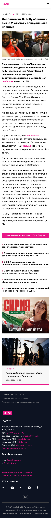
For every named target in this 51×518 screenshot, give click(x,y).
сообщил (26, 145)
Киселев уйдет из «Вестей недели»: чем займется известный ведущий (24, 245)
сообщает (7, 81)
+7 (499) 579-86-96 (15, 433)
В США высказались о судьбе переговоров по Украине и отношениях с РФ (25, 263)
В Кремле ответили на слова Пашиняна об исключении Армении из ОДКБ (25, 289)
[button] (48, 4)
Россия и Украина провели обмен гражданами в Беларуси (24, 374)
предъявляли (32, 135)
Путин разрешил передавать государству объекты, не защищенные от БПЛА (25, 254)
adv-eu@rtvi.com (24, 445)
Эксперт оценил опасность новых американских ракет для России (21, 272)
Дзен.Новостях (14, 460)
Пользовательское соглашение (15, 398)
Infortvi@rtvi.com (30, 436)
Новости (7, 14)
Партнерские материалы (14, 448)
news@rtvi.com (24, 439)
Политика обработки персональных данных (20, 402)
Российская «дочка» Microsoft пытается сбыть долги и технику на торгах (24, 280)
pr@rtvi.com (22, 442)
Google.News (10, 463)
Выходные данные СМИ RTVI (14, 395)
